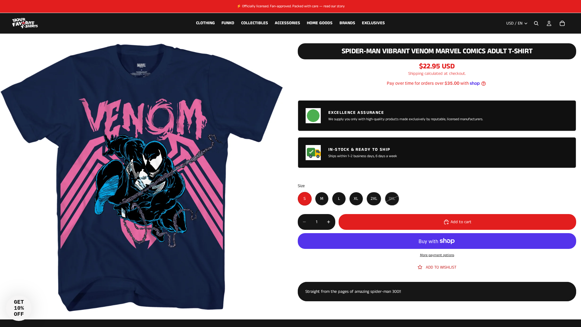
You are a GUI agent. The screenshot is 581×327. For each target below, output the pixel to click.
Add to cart (461, 222)
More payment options (437, 255)
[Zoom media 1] (141, 177)
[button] (18, 308)
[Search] (536, 23)
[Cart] (562, 23)
